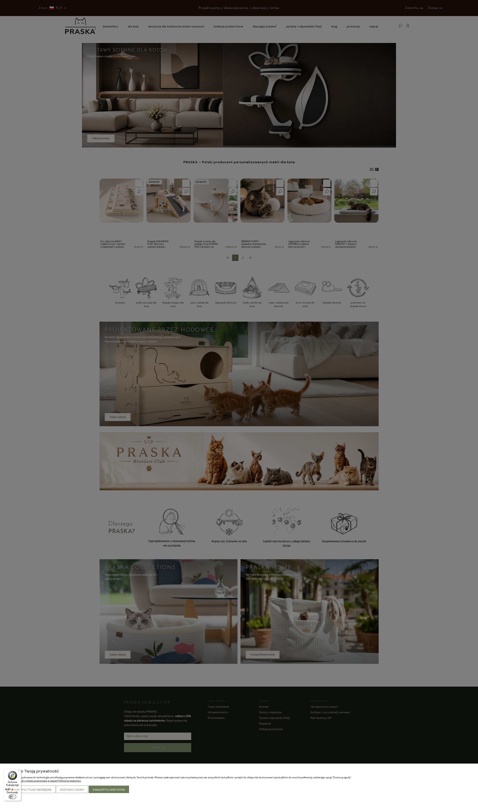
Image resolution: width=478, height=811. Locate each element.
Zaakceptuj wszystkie (109, 789)
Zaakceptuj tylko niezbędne (31, 789)
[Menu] (19, 771)
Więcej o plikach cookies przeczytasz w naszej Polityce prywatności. (43, 780)
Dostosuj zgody (72, 789)
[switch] (12, 797)
